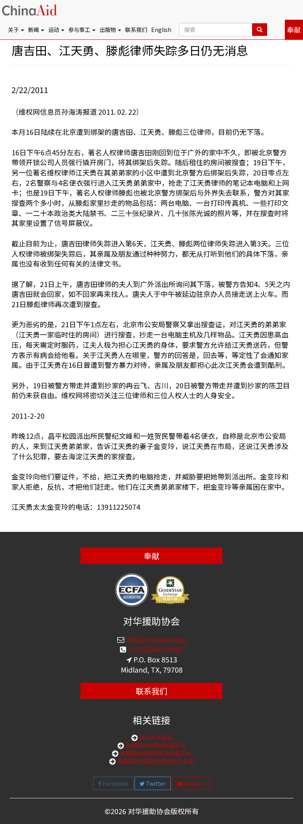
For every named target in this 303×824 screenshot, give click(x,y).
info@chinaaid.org (155, 639)
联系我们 (136, 30)
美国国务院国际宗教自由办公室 (155, 761)
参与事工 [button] (80, 30)
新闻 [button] (34, 30)
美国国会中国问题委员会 (155, 745)
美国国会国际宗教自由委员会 (154, 753)
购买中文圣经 (155, 737)
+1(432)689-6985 (154, 649)
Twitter (155, 783)
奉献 (294, 29)
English (161, 30)
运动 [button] (54, 30)
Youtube (194, 783)
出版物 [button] (108, 30)
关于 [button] (14, 30)
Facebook (114, 783)
